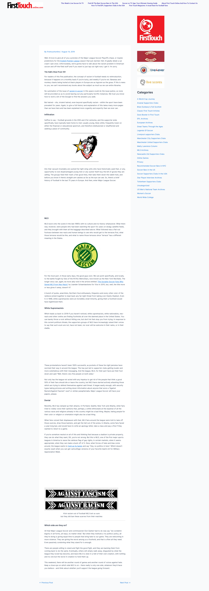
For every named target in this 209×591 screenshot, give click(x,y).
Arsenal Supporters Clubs (147, 103)
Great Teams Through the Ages (150, 126)
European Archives (145, 122)
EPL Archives (142, 119)
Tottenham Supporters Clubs (149, 181)
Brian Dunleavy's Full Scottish (149, 107)
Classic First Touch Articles (148, 111)
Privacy (140, 162)
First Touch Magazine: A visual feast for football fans (148, 6)
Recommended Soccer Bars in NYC (151, 166)
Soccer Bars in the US (146, 170)
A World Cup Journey (146, 99)
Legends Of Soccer (145, 130)
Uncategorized (143, 185)
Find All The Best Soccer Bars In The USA (103, 3)
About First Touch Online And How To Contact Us (180, 3)
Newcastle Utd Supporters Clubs (150, 154)
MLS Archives (142, 150)
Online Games (142, 158)
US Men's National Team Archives (151, 189)
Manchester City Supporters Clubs (151, 138)
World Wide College (145, 197)
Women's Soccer (144, 193)
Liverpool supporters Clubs (148, 134)
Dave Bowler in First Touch (148, 115)
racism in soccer (76, 91)
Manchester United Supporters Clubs (152, 142)
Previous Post (46, 582)
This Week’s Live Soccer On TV (72, 3)
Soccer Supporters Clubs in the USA (152, 174)
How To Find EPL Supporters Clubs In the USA (108, 6)
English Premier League (70, 61)
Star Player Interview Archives (149, 178)
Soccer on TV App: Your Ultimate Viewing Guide (139, 3)
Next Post (125, 582)
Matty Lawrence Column (147, 146)
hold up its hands (75, 446)
